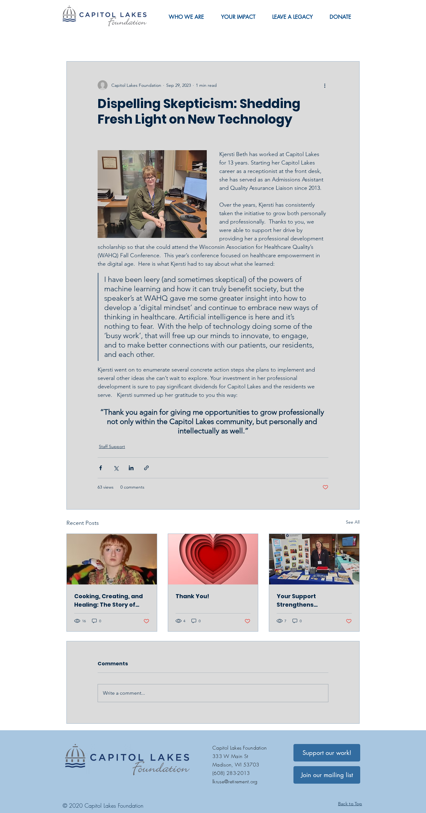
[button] (186, 17)
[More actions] (324, 85)
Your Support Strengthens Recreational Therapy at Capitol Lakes (313, 600)
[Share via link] (146, 468)
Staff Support (112, 446)
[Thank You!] (213, 559)
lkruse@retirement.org (235, 781)
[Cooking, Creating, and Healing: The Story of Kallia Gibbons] (112, 559)
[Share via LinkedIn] (131, 468)
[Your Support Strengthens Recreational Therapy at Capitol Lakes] (314, 559)
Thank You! (192, 596)
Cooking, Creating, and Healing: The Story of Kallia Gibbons (108, 600)
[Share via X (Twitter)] (116, 468)
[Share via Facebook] (101, 468)
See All (353, 522)
